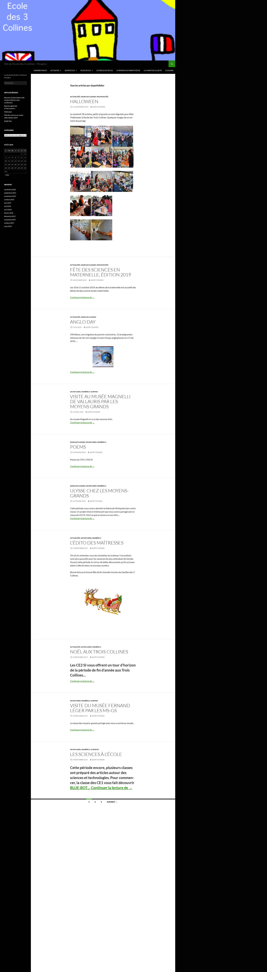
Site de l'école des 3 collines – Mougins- (25, 63)
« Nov (7, 175)
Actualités (54, 70)
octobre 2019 (9, 200)
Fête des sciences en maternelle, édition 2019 (100, 272)
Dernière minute (40, 70)
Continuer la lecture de (82, 297)
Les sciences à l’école (96, 754)
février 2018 (8, 213)
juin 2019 (7, 203)
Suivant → (112, 802)
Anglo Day (83, 322)
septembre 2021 (10, 193)
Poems (78, 447)
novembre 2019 (10, 196)
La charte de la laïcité (153, 70)
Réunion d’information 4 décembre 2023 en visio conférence (14, 100)
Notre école (70, 70)
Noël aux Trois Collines (99, 652)
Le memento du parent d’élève (128, 70)
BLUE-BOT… (80, 787)
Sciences (95, 749)
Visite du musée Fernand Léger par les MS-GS (100, 708)
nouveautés (102, 97)
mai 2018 (7, 206)
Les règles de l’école (104, 70)
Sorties (94, 392)
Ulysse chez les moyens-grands (99, 493)
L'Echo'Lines (75, 392)
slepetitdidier (98, 107)
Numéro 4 (85, 392)
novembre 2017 (10, 220)
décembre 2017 (10, 216)
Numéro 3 (101, 442)
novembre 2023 (10, 189)
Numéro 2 (96, 538)
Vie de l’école (85, 70)
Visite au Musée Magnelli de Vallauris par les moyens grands (100, 401)
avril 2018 (8, 210)
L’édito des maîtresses (96, 543)
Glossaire (169, 70)
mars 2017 (8, 226)
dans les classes (88, 97)
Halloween (84, 101)
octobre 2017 (9, 223)
